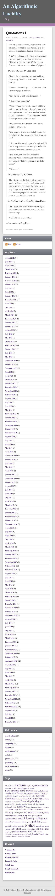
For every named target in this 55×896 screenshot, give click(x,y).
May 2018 (9, 467)
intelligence (22, 809)
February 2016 (10, 550)
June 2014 (9, 626)
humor (28, 807)
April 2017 (9, 501)
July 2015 (9, 577)
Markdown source (12, 229)
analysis (44, 785)
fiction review (16, 802)
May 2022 (9, 357)
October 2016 (10, 520)
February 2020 (10, 413)
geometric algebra (27, 804)
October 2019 (10, 429)
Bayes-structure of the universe (19, 790)
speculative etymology (19, 832)
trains (46, 834)
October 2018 (10, 459)
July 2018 (9, 463)
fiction (7, 747)
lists (25, 813)
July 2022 (9, 353)
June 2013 (9, 672)
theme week (21, 834)
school (24, 829)
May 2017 (9, 497)
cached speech (43, 791)
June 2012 (9, 718)
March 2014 (10, 638)
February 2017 (10, 509)
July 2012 (9, 714)
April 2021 (9, 376)
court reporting (23, 796)
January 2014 (10, 646)
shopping (8, 832)
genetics (18, 804)
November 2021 (11, 360)
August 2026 (10, 258)
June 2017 (9, 493)
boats (35, 791)
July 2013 (9, 668)
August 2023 (10, 330)
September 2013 (11, 661)
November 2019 (11, 425)
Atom (18, 244)
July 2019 (9, 440)
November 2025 (11, 281)
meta (7, 755)
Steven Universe (11, 834)
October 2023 (10, 326)
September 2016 (11, 524)
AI (6, 786)
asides (7, 739)
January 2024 (10, 322)
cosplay (15, 796)
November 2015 (11, 562)
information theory (11, 809)
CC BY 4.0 (42, 890)
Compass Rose (10, 850)
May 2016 (9, 539)
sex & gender (42, 828)
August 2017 (10, 486)
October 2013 (10, 657)
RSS (9, 244)
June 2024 (9, 303)
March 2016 (10, 547)
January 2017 (10, 512)
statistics (40, 832)
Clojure (20, 793)
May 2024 (9, 307)
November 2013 (11, 653)
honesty (21, 806)
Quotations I (16, 33)
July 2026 (9, 261)
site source (27, 892)
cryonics (32, 796)
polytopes (44, 822)
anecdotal (8, 788)
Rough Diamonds (11, 869)
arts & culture (35, 37)
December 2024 (11, 300)
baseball (32, 788)
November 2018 (11, 455)
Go (37, 804)
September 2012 (11, 706)
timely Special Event (35, 834)
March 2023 (10, 341)
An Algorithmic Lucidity (20, 9)
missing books (44, 813)
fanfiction (8, 802)
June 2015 (9, 581)
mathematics (10, 751)
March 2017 (10, 505)
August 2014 (10, 619)
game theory (10, 804)
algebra (29, 786)
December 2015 (11, 558)
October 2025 (10, 284)
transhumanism (10, 836)
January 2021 (10, 383)
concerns (44, 793)
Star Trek (32, 831)
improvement (43, 807)
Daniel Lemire (10, 853)
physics (24, 822)
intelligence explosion (35, 809)
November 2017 (11, 478)
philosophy (9, 758)
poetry (29, 822)
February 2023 (10, 345)
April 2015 (9, 588)
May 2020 (9, 410)
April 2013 (9, 680)
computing (9, 743)
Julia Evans (9, 865)
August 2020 (10, 398)
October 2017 (10, 482)
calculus (8, 793)
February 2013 (10, 687)
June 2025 (9, 292)
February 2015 (10, 596)
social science (10, 766)
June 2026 (9, 265)
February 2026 (10, 273)
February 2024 (10, 319)
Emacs (25, 799)
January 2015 (10, 600)
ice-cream (34, 807)
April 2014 (9, 634)
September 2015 (11, 569)
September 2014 (11, 615)
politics (36, 821)
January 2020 (10, 417)
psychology (9, 762)
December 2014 (11, 604)
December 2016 (11, 516)
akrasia (20, 785)
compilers (37, 793)
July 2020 (9, 402)
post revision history (26, 229)
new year (32, 815)
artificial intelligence (20, 788)
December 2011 (11, 722)
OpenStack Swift (11, 819)
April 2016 (9, 543)
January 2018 (10, 474)
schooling (31, 829)
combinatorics (28, 793)
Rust (18, 828)
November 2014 (11, 607)
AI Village (11, 786)
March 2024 (10, 315)
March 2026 (10, 269)
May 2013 (9, 676)
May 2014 (9, 630)
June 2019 (9, 444)
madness (32, 812)
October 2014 (10, 611)
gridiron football (10, 807)
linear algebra (18, 812)
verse (7, 770)
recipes (47, 826)
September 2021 (11, 368)
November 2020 (11, 391)
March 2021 (10, 379)
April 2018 (9, 471)
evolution (46, 799)
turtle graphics (19, 836)
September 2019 (11, 432)
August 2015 (10, 573)
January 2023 (10, 349)
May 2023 (9, 338)
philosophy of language (35, 818)
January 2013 (10, 691)
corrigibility (8, 796)
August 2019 (10, 436)
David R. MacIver (12, 857)
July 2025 (9, 288)
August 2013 (10, 665)
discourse (10, 798)
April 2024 (9, 311)
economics (19, 799)
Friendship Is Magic (31, 801)
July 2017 (9, 490)
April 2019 (9, 452)
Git (34, 804)
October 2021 (10, 364)
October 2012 (10, 703)
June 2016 (9, 535)
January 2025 (10, 296)
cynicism (40, 795)
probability (21, 826)
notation (39, 816)
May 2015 (9, 585)
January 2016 (10, 554)
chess (14, 793)
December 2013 (11, 649)
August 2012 (10, 710)
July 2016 (9, 531)
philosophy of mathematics (13, 822)
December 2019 (11, 421)
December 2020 (11, 387)
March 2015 (10, 592)
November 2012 (11, 699)
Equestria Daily (11, 861)
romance (7, 829)
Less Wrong (9, 812)
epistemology (35, 798)
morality (22, 815)
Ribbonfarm (10, 872)
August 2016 (10, 528)
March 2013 (10, 684)
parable (20, 819)
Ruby (13, 829)
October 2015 (10, 566)
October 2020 (10, 394)
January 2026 (10, 277)
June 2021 (9, 372)
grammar (41, 804)
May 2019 (9, 448)
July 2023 (9, 334)
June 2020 (9, 406)
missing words (11, 815)
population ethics (11, 826)
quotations (9, 40)
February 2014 (10, 642)
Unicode (27, 836)
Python (30, 825)
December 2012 (11, 695)
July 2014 (9, 623)
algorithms (36, 786)
